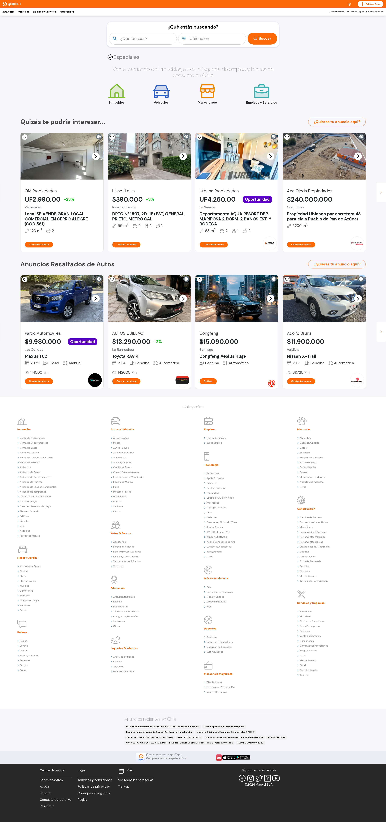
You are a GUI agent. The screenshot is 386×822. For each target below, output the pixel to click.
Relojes (24, 665)
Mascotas (303, 429)
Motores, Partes (122, 491)
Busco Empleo (214, 442)
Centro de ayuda (375, 12)
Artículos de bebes (123, 656)
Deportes (210, 628)
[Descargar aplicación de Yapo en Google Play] (243, 757)
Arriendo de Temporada (33, 491)
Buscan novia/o (308, 462)
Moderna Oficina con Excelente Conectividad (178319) (226, 732)
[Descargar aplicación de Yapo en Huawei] (218, 757)
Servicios (305, 566)
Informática (213, 492)
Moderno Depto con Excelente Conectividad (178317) (234, 737)
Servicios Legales (309, 670)
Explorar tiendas (337, 12)
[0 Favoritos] (199, 137)
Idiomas (117, 601)
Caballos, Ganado (309, 442)
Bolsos (23, 640)
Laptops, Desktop (216, 507)
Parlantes (212, 517)
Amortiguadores (122, 462)
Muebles (24, 585)
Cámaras (211, 483)
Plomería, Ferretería (310, 561)
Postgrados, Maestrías (125, 616)
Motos (116, 442)
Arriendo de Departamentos (35, 477)
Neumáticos (119, 496)
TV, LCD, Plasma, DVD (218, 532)
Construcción (306, 509)
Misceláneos (306, 527)
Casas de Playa (28, 501)
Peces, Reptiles (308, 467)
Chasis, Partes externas (126, 472)
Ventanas (25, 605)
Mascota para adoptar (312, 477)
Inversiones (306, 611)
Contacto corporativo (56, 800)
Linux (209, 512)
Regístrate (47, 806)
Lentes (23, 650)
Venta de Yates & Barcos (127, 561)
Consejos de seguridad (356, 12)
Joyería (24, 645)
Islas (22, 526)
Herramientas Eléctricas (313, 532)
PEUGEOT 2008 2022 (189, 737)
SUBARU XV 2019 (276, 737)
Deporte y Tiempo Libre (220, 642)
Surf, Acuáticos (215, 651)
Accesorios (119, 457)
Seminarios (119, 621)
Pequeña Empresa (310, 626)
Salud (303, 665)
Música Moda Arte (216, 578)
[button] (96, 156)
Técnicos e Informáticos (126, 611)
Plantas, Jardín (28, 581)
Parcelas (24, 521)
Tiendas (123, 786)
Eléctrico (305, 551)
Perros (303, 472)
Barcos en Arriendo (123, 546)
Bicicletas (212, 637)
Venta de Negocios (310, 635)
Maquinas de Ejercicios (219, 647)
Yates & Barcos (121, 533)
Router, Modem (215, 527)
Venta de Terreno (29, 462)
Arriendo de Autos (123, 452)
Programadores (308, 650)
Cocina (24, 571)
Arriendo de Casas (30, 472)
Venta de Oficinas (30, 452)
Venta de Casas (28, 447)
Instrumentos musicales (220, 592)
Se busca (25, 595)
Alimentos (305, 438)
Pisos (23, 576)
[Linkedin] (267, 778)
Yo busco (118, 566)
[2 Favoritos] (24, 137)
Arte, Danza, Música (124, 596)
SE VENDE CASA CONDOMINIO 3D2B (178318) (149, 737)
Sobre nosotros (51, 780)
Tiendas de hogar (29, 600)
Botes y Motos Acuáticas (127, 551)
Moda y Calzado (29, 655)
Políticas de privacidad (94, 786)
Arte (209, 587)
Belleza (22, 632)
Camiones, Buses (122, 467)
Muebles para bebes (124, 671)
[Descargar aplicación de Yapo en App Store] (229, 757)
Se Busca (118, 506)
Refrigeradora (214, 551)
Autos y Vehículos (123, 429)
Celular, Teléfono (216, 488)
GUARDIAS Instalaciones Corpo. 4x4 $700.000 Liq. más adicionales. (162, 726)
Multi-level (305, 616)
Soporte (46, 793)
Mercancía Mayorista (218, 674)
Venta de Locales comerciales (36, 457)
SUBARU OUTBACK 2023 (250, 742)
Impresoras (213, 502)
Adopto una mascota (312, 481)
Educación (118, 588)
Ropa (23, 670)
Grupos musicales (216, 601)
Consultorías (307, 640)
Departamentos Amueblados (36, 496)
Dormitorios (26, 590)
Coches (117, 661)
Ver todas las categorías (135, 780)
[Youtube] (276, 778)
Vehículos (23, 11)
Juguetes (118, 666)
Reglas (82, 800)
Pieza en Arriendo (29, 511)
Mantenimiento (308, 576)
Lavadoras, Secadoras (219, 546)
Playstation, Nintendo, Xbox (222, 522)
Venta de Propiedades (32, 438)
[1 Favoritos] (24, 279)
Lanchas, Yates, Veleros (126, 556)
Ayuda (44, 786)
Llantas (117, 501)
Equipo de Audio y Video (220, 497)
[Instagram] (250, 778)
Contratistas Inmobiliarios (314, 522)
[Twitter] (259, 778)
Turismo (304, 675)
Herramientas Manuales (313, 536)
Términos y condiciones (95, 780)
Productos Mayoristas (312, 621)
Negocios (25, 530)
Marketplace (67, 11)
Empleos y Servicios (44, 11)
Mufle (116, 486)
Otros (23, 610)
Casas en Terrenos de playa (35, 506)
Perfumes (25, 660)
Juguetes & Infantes (124, 648)
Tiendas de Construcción (314, 581)
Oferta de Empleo (216, 438)
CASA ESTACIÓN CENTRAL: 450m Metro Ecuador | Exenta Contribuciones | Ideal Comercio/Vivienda (179, 742)
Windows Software (217, 536)
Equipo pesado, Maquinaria (128, 477)
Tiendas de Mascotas (312, 457)
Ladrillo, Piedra (308, 556)
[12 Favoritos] (112, 137)
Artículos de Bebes (30, 566)
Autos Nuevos (121, 447)
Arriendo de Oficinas (31, 481)
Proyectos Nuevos (30, 535)
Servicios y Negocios (310, 603)
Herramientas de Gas (311, 541)
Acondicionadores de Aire (221, 541)
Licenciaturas (120, 606)
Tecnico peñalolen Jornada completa (224, 726)
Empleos (209, 429)
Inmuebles (8, 11)
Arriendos (25, 467)
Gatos (303, 447)
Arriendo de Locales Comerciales (38, 486)
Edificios (24, 516)
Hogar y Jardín (27, 558)
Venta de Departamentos (34, 442)
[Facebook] (242, 778)
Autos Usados (121, 438)
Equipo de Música (123, 481)
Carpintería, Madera (311, 517)
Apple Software (215, 478)
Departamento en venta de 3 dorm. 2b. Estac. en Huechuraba (159, 732)
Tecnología (211, 465)
